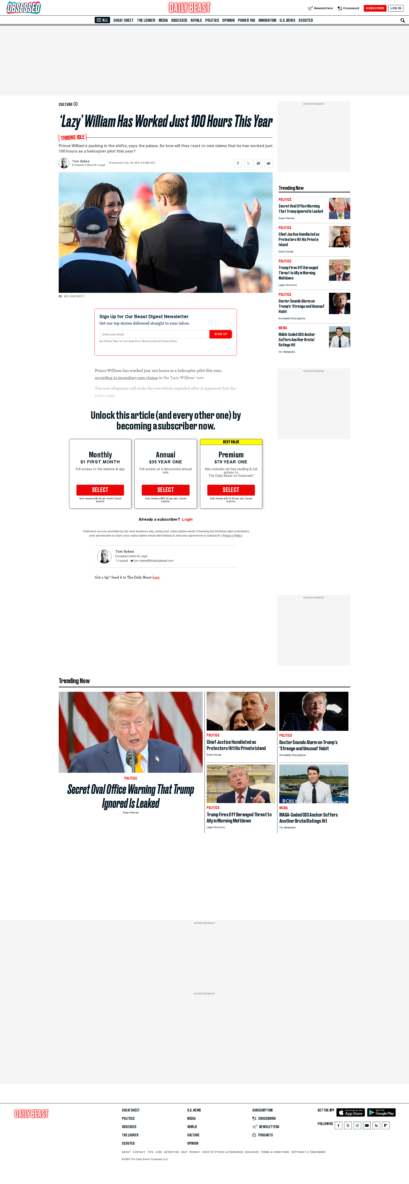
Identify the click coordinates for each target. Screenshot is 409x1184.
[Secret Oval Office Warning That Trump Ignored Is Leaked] (339, 218)
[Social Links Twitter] (348, 1126)
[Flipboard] (385, 1126)
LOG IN (396, 8)
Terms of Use (149, 341)
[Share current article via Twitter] (248, 163)
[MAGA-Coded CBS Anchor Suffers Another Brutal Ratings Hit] (339, 346)
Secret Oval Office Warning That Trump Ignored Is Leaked (130, 796)
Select (100, 490)
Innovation (267, 20)
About (126, 1152)
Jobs (158, 1152)
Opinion (228, 20)
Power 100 (246, 20)
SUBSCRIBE (375, 8)
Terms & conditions (274, 1152)
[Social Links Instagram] (357, 1126)
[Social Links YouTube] (367, 1126)
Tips (150, 1152)
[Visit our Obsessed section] (39, 8)
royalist (123, 561)
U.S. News (287, 20)
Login (187, 519)
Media (163, 20)
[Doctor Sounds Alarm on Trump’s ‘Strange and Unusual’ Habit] (339, 313)
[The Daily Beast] (189, 8)
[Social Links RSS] (376, 1126)
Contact (139, 1152)
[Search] (402, 20)
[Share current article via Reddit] (268, 163)
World (192, 1127)
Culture (193, 1135)
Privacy (194, 1152)
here (155, 577)
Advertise (171, 1152)
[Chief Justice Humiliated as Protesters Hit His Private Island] (339, 246)
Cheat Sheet (123, 20)
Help (184, 1152)
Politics (212, 20)
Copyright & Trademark (308, 1152)
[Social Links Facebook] (338, 1126)
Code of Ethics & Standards (222, 1152)
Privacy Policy (170, 341)
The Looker (146, 20)
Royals (196, 20)
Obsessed (179, 20)
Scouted (305, 20)
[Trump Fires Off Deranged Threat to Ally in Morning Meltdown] (339, 279)
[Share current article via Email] (258, 163)
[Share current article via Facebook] (238, 163)
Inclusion (251, 1152)
